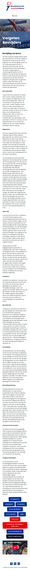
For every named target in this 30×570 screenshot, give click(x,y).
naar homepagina (15, 536)
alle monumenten (15, 531)
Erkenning (9, 504)
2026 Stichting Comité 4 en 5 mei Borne (15, 567)
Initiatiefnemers (15, 509)
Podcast (15, 519)
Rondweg (21, 504)
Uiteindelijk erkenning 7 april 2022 (15, 525)
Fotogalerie (10, 514)
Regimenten (15, 499)
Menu (16, 16)
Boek (22, 514)
